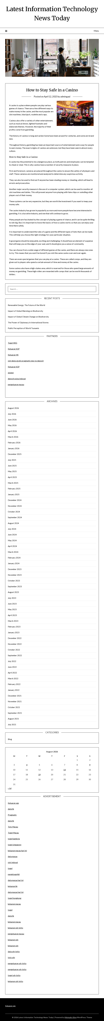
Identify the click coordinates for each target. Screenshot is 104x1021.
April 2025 (12, 477)
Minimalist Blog (71, 1017)
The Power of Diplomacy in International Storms (28, 322)
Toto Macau (13, 827)
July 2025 (12, 460)
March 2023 (13, 621)
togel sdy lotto (14, 975)
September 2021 (15, 713)
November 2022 (15, 644)
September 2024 (15, 517)
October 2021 (14, 707)
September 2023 (15, 586)
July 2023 (12, 598)
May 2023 (12, 609)
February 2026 (14, 442)
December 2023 (14, 569)
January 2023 (13, 632)
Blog (10, 739)
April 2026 (12, 431)
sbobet (11, 373)
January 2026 (13, 448)
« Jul (9, 788)
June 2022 (12, 667)
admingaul (65, 96)
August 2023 (13, 592)
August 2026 (13, 408)
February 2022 (14, 684)
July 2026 (12, 414)
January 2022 (13, 690)
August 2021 (13, 719)
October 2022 (14, 650)
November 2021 (15, 701)
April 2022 (12, 672)
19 (39, 774)
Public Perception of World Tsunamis (23, 328)
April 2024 (12, 546)
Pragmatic (12, 815)
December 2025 (14, 454)
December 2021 (14, 696)
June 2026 (12, 419)
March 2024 (13, 552)
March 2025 (13, 483)
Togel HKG (12, 343)
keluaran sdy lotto (15, 981)
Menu (96, 31)
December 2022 (14, 638)
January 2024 (13, 563)
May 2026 (12, 425)
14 (64, 770)
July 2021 (12, 724)
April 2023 (12, 615)
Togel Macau (13, 833)
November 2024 (15, 506)
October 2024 (14, 511)
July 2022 (12, 661)
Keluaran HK (13, 355)
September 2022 (15, 655)
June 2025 (12, 465)
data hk (11, 809)
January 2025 (13, 494)
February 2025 (14, 488)
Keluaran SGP (14, 349)
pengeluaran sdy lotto (17, 969)
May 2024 (12, 540)
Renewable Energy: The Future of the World (26, 305)
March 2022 (13, 678)
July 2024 (12, 529)
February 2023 (14, 626)
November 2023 (15, 575)
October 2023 (14, 580)
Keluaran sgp (13, 803)
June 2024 (12, 534)
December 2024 (14, 500)
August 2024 (13, 523)
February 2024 (14, 558)
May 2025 (12, 471)
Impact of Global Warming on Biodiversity (25, 311)
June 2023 (12, 604)
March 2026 (13, 437)
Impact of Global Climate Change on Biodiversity (28, 317)
